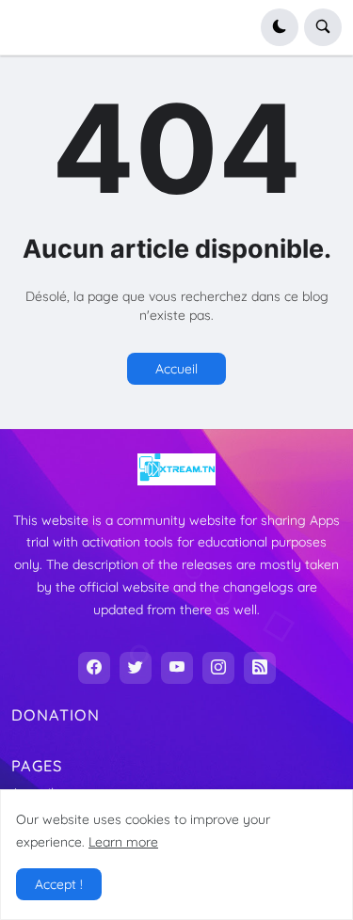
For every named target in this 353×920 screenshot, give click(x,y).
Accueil (176, 368)
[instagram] (218, 668)
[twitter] (136, 668)
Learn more (123, 841)
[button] (279, 27)
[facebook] (94, 668)
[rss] (260, 668)
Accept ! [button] (59, 884)
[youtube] (177, 668)
